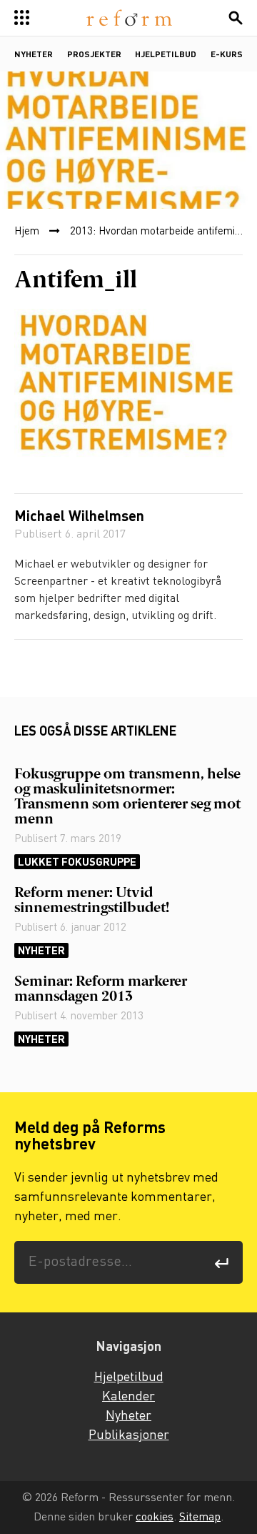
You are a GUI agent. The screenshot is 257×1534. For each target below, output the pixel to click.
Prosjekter (94, 55)
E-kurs (227, 55)
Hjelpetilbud (165, 55)
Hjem (26, 231)
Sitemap (200, 1517)
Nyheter (33, 55)
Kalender (128, 1397)
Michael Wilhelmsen (79, 517)
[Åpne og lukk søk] (235, 18)
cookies (154, 1517)
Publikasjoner (129, 1435)
